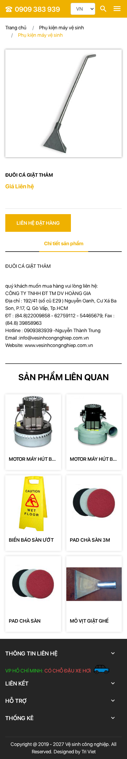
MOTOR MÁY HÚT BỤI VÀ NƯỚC (33, 459)
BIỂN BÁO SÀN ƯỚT (31, 540)
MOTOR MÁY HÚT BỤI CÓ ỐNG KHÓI (94, 459)
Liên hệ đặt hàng (38, 223)
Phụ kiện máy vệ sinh (61, 27)
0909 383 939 (37, 9)
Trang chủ (15, 27)
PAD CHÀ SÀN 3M (90, 540)
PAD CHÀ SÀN (25, 621)
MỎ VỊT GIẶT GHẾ (89, 621)
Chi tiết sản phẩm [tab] (63, 243)
